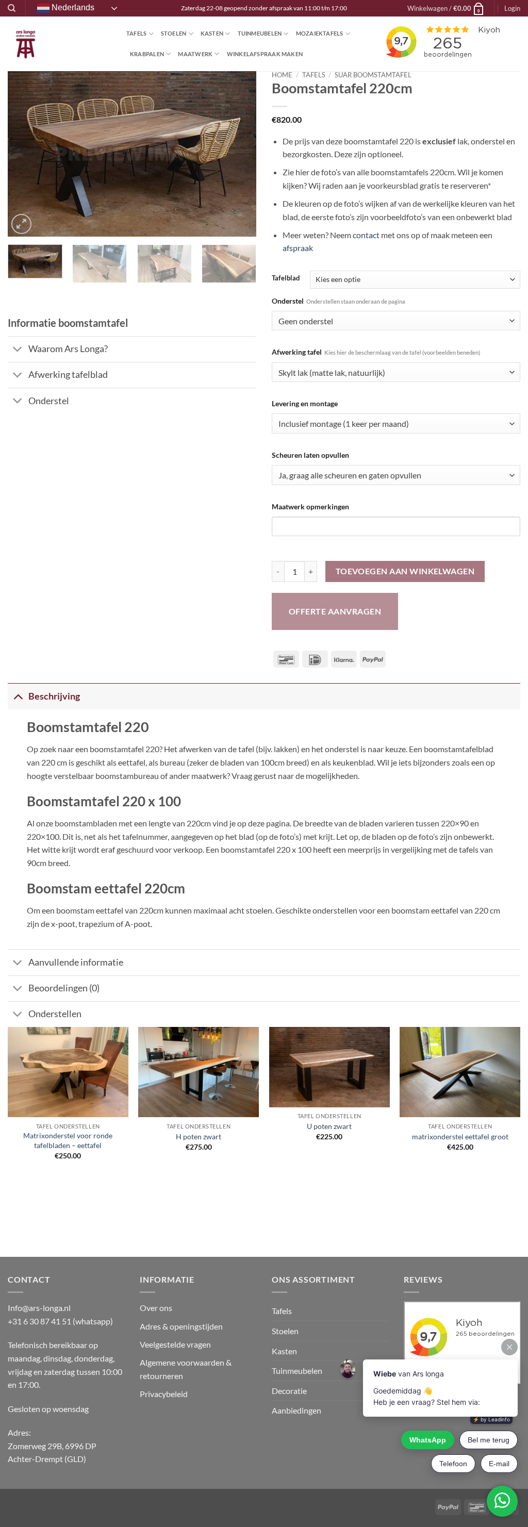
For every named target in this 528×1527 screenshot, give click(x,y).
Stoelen (174, 33)
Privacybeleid (164, 1394)
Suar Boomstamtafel (373, 75)
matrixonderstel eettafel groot (460, 1136)
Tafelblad (286, 278)
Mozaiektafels (319, 33)
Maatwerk (195, 54)
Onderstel (338, 300)
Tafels (136, 33)
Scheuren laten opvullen (310, 455)
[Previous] (25, 153)
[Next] (238, 153)
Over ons (156, 1308)
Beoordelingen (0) (64, 988)
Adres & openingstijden (181, 1326)
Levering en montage (305, 403)
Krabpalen (147, 54)
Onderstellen (54, 1013)
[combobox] (396, 321)
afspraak (298, 248)
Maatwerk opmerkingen (310, 506)
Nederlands (72, 7)
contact (366, 235)
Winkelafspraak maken (265, 54)
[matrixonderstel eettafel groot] (460, 1072)
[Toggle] (18, 350)
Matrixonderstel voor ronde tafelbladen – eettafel (67, 1140)
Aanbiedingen (296, 1410)
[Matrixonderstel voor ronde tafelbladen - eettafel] (68, 1072)
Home (282, 75)
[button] (446, 8)
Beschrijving (54, 696)
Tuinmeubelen (260, 33)
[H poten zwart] (198, 1072)
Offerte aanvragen (335, 611)
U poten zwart (329, 1126)
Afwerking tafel (376, 351)
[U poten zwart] (329, 1067)
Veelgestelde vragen (176, 1344)
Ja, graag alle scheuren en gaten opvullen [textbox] (349, 475)
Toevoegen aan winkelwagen (405, 571)
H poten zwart (198, 1136)
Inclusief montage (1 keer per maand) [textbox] (343, 423)
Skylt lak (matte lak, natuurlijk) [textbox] (331, 372)
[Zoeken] (11, 8)
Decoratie (289, 1391)
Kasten (212, 33)
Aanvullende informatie (75, 962)
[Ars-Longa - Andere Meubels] (59, 43)
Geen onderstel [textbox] (305, 321)
